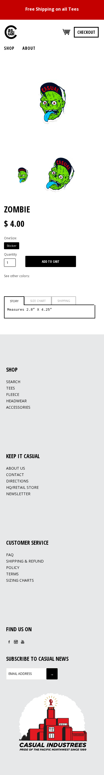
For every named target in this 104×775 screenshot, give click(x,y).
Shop (9, 48)
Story (14, 301)
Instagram (16, 642)
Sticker (12, 246)
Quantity (10, 254)
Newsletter (18, 493)
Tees (10, 388)
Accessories (18, 407)
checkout (86, 32)
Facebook (9, 642)
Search (13, 381)
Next (95, 174)
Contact (15, 474)
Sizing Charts (20, 580)
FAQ (10, 554)
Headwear (16, 400)
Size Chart (38, 301)
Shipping (63, 301)
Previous (9, 174)
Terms (12, 573)
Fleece (12, 394)
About (28, 48)
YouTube (22, 642)
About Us (15, 468)
